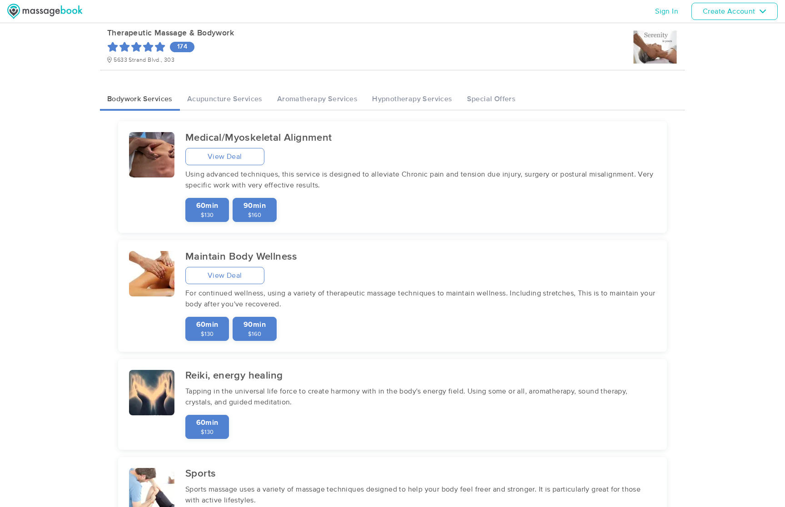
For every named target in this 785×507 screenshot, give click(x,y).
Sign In (666, 11)
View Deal (225, 156)
